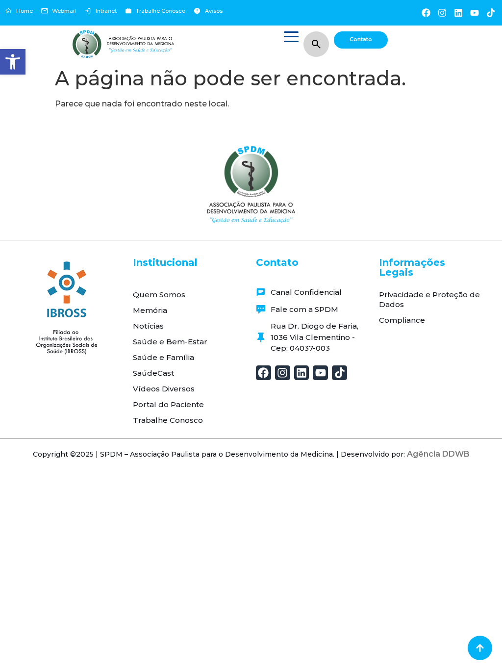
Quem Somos (159, 294)
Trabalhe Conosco (168, 420)
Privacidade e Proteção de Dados (429, 299)
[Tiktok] (491, 12)
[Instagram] (442, 12)
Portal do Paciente (168, 404)
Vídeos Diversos (164, 388)
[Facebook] (426, 12)
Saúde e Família (163, 357)
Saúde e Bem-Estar (170, 341)
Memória (150, 310)
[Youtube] (475, 12)
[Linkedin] (458, 12)
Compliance (402, 320)
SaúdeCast (153, 373)
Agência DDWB (438, 454)
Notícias (148, 326)
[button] (12, 62)
